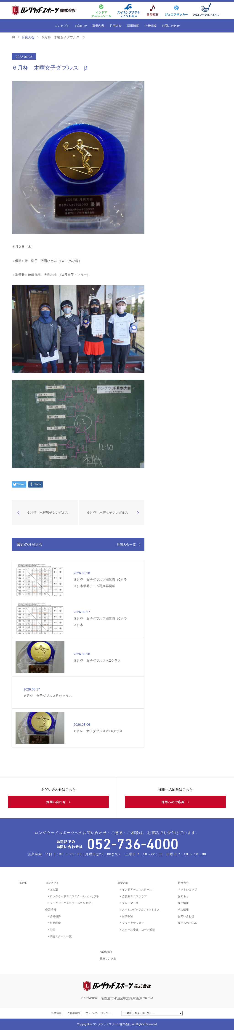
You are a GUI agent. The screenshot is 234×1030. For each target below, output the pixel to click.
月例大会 (116, 25)
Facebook (106, 951)
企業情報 (150, 25)
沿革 (52, 929)
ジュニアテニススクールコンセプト (72, 903)
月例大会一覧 (126, 544)
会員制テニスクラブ (134, 896)
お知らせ (81, 25)
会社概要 (55, 916)
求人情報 (183, 909)
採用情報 (133, 25)
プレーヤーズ (130, 903)
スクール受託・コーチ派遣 (138, 929)
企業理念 (55, 923)
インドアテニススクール (137, 889)
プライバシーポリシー (98, 1013)
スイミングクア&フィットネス (141, 909)
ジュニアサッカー (133, 923)
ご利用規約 (73, 1013)
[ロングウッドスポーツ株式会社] (52, 10)
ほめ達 (54, 889)
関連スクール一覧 (61, 936)
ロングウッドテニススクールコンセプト (74, 896)
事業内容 (98, 25)
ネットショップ (187, 889)
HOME (23, 882)
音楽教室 (127, 916)
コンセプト (62, 25)
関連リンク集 (108, 958)
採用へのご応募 (175, 802)
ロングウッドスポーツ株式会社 (111, 1024)
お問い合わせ (171, 25)
